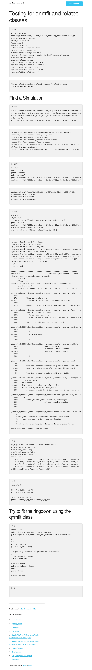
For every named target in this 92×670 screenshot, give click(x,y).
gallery (25, 665)
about (30, 665)
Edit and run (74, 3)
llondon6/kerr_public (28, 609)
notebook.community (17, 3)
